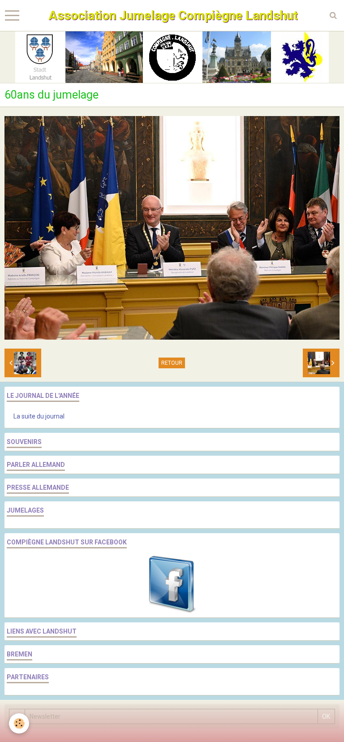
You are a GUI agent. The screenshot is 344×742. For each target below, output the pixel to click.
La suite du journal (38, 416)
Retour (171, 363)
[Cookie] (19, 723)
